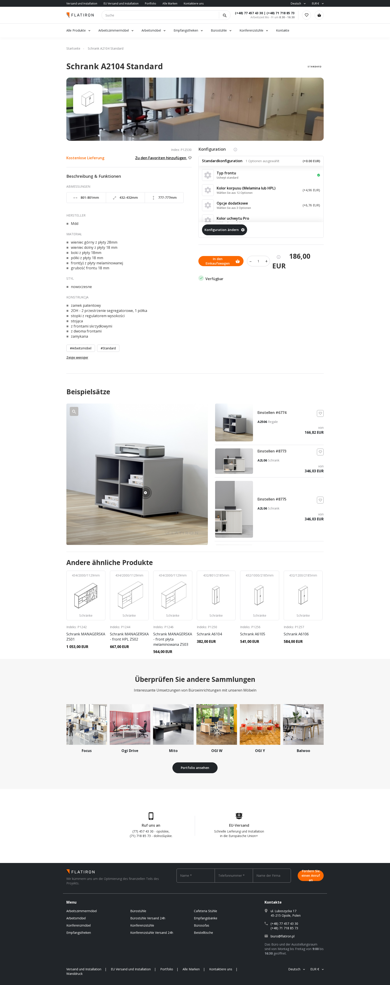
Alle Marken (169, 3)
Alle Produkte (76, 30)
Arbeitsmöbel (151, 30)
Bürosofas (201, 925)
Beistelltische (203, 932)
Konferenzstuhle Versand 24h (151, 932)
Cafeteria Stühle (205, 911)
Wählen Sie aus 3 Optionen (234, 208)
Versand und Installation (81, 3)
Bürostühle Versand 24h (147, 918)
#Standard (108, 348)
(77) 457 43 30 (142, 831)
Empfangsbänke (205, 918)
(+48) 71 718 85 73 (281, 13)
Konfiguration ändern (221, 230)
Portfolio (150, 3)
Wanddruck (74, 973)
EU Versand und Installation (121, 3)
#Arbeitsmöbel (80, 348)
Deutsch (296, 3)
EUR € (315, 3)
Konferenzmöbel (78, 925)
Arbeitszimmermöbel (113, 30)
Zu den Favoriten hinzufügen (161, 157)
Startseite (73, 48)
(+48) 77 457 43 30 (249, 13)
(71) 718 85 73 (140, 836)
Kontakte (282, 30)
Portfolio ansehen (195, 768)
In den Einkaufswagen (218, 261)
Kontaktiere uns (194, 3)
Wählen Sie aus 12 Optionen (235, 193)
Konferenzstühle (251, 30)
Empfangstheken (186, 30)
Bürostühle (219, 30)
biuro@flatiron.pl (283, 936)
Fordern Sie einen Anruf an (311, 875)
